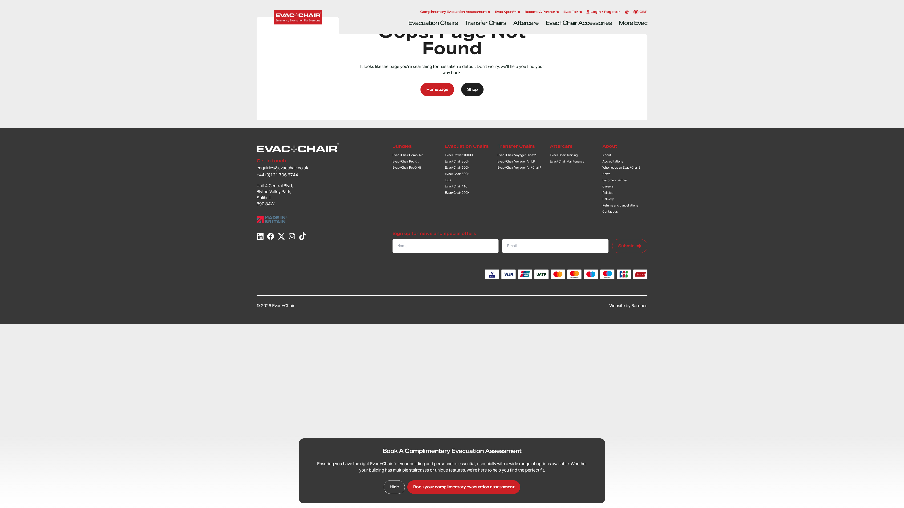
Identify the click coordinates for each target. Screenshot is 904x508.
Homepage (437, 89)
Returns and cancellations (620, 205)
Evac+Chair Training (564, 155)
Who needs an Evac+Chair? (621, 168)
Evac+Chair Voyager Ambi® (516, 161)
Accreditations (612, 161)
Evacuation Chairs (433, 23)
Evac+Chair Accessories (578, 23)
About (609, 146)
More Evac (633, 23)
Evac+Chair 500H (457, 168)
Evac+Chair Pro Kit (405, 161)
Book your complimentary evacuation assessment (464, 486)
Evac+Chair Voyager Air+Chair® (519, 168)
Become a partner (614, 180)
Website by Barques (628, 305)
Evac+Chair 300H (457, 161)
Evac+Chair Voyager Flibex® (516, 155)
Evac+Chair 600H (457, 174)
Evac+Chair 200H (457, 193)
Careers (607, 186)
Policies (607, 193)
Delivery (608, 199)
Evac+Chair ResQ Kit (406, 168)
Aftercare (525, 23)
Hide (394, 486)
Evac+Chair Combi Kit (407, 155)
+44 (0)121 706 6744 (277, 175)
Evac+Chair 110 (456, 186)
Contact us (610, 212)
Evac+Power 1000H (459, 155)
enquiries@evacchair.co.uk (282, 168)
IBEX (448, 180)
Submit (626, 245)
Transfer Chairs (485, 23)
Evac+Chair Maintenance (567, 161)
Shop (472, 89)
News (606, 174)
